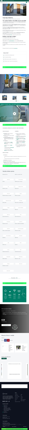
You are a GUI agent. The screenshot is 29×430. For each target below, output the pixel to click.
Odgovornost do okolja (17, 401)
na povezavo (15, 48)
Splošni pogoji (24, 426)
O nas (15, 400)
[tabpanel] (14, 97)
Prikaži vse (4, 358)
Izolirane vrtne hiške (17, 396)
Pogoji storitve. (22, 424)
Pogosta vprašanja (23, 400)
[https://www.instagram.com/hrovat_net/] (11, 340)
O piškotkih (4, 426)
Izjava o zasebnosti (14, 426)
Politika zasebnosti (18, 424)
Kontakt (21, 398)
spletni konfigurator (11, 40)
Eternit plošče (12, 147)
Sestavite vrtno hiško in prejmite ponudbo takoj (14, 124)
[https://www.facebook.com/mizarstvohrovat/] (5, 340)
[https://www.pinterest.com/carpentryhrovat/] (8, 340)
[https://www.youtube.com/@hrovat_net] (2, 340)
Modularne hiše (16, 395)
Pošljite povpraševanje (23, 399)
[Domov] (4, 2)
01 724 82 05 (5, 411)
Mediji (21, 394)
